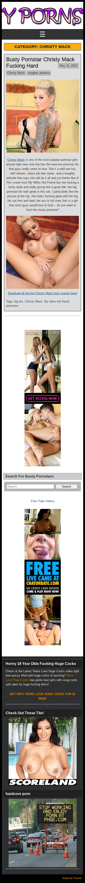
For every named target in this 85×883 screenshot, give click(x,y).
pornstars (12, 305)
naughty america (39, 73)
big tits (18, 301)
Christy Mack (16, 73)
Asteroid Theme (72, 878)
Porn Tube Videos (42, 501)
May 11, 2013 (68, 65)
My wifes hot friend (56, 301)
